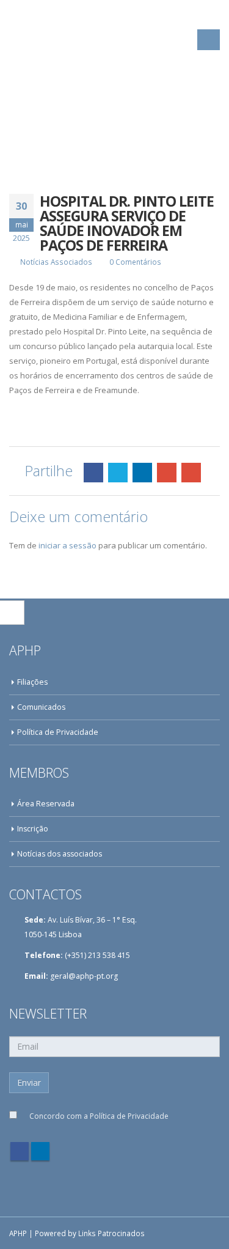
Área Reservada (46, 803)
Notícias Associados (56, 262)
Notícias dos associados (59, 854)
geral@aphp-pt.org (84, 976)
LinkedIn (142, 472)
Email (191, 472)
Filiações (32, 682)
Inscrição (32, 828)
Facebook (93, 472)
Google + (166, 472)
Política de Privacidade (57, 732)
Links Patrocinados (111, 1233)
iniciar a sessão (67, 545)
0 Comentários (135, 262)
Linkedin (40, 1151)
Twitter (118, 472)
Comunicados (41, 707)
